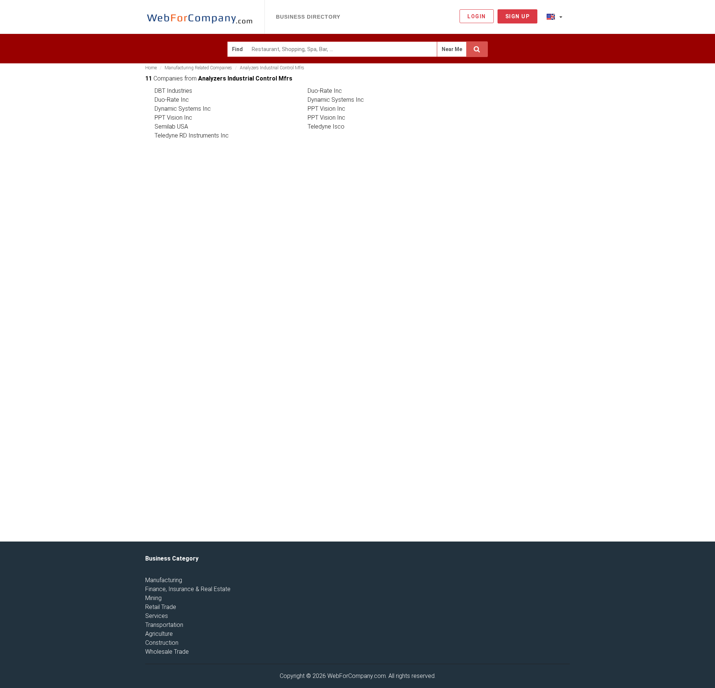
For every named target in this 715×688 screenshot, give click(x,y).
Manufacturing (163, 580)
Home (151, 67)
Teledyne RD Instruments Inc (192, 135)
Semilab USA (171, 126)
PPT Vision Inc (326, 108)
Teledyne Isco (326, 126)
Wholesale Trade (167, 651)
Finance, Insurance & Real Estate (188, 589)
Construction (161, 642)
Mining (153, 598)
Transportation (164, 624)
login (476, 16)
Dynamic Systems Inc (336, 99)
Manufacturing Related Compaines (198, 67)
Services (156, 615)
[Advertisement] (521, 190)
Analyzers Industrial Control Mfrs (272, 67)
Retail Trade (160, 606)
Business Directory (308, 17)
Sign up (517, 16)
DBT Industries (173, 90)
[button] (554, 16)
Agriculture (159, 633)
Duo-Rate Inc (325, 90)
